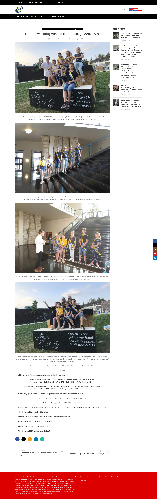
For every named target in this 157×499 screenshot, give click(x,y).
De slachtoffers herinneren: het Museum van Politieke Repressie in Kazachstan (131, 35)
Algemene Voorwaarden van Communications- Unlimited (99, 477)
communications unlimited (59, 39)
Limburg (79, 29)
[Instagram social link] (133, 2)
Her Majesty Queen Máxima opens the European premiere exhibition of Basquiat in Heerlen (50, 394)
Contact (83, 481)
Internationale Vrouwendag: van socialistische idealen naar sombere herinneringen (131, 88)
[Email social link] (30, 439)
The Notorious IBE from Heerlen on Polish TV (34, 431)
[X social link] (130, 2)
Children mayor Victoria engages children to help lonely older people (42, 375)
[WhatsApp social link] (42, 439)
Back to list (62, 452)
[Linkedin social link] (140, 2)
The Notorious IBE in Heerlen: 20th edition (33, 412)
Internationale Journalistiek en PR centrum (59, 29)
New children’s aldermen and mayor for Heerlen (35, 421)
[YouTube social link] (137, 2)
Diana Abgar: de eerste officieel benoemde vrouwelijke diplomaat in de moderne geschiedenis (131, 103)
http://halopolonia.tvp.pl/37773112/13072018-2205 (89, 407)
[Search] (125, 9)
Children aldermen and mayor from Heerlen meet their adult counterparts (44, 417)
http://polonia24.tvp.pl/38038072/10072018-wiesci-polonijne (62, 403)
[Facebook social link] (126, 2)
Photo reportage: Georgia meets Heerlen (33, 426)
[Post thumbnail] (116, 36)
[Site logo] (19, 9)
